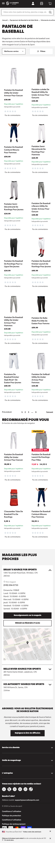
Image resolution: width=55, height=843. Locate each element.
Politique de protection (11, 816)
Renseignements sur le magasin (27, 615)
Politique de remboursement (13, 824)
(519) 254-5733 (10, 585)
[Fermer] (50, 831)
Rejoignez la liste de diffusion (27, 733)
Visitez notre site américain (32, 832)
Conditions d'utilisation (11, 811)
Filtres (42, 51)
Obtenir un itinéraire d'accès (27, 623)
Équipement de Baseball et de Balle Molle (24, 20)
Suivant (49, 412)
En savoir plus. (9, 840)
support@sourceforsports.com (27, 800)
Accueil (5, 20)
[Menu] (3, 3)
